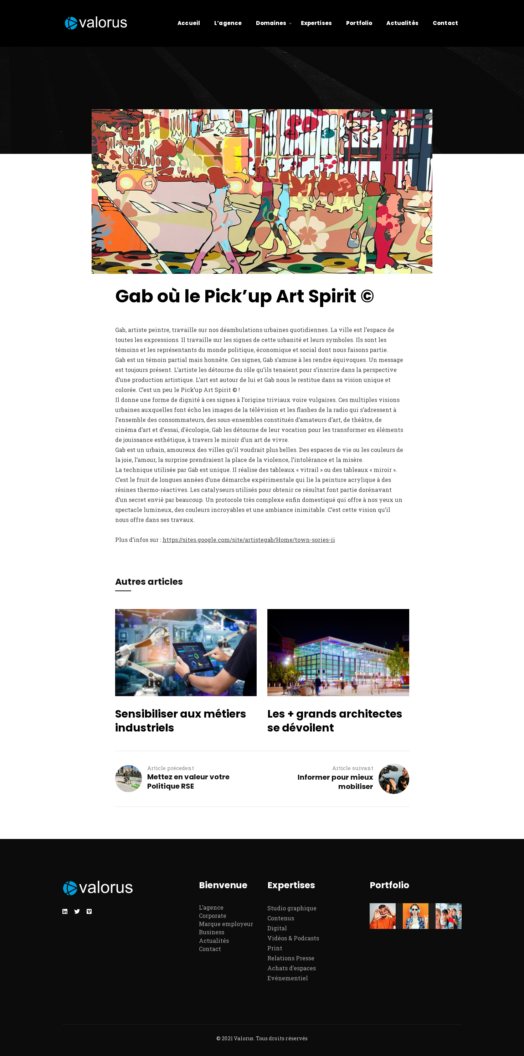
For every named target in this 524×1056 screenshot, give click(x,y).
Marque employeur (226, 923)
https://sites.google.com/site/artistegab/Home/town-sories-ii (249, 539)
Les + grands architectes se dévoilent (334, 720)
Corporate (212, 915)
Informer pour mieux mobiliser (335, 781)
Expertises (316, 23)
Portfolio (359, 23)
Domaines (271, 23)
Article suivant (352, 767)
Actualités (402, 23)
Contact (445, 23)
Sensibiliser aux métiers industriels (180, 720)
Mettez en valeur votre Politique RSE (188, 781)
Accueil (189, 23)
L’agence (228, 23)
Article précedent (170, 767)
